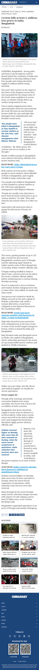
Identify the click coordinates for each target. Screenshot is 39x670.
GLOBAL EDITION (22, 661)
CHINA (14, 661)
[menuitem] (22, 2)
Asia (11, 7)
